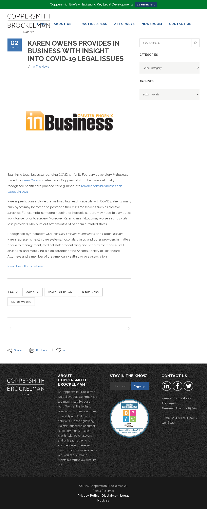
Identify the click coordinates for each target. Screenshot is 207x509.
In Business (90, 292)
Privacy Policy (89, 495)
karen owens (21, 301)
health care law (60, 292)
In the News (41, 66)
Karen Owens (31, 180)
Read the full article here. (25, 266)
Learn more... (146, 4)
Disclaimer (110, 495)
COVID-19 (32, 292)
